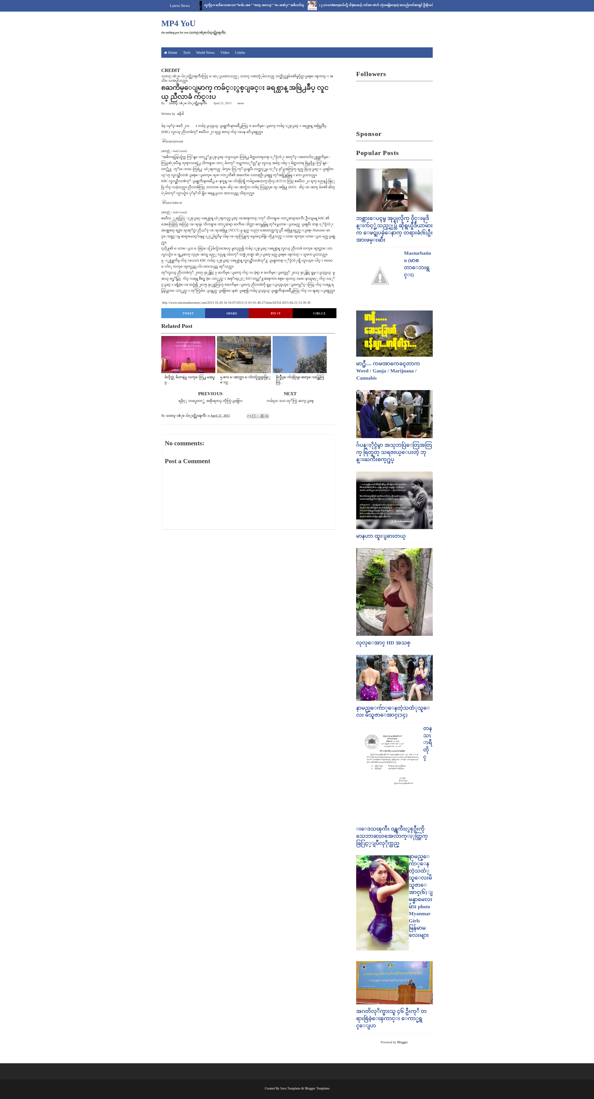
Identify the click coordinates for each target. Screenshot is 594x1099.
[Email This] (249, 416)
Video (224, 53)
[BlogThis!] (253, 416)
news (241, 103)
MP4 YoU (178, 23)
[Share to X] (258, 416)
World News (205, 53)
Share (231, 313)
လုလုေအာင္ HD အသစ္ (383, 643)
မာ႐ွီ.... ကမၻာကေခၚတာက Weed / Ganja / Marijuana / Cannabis (388, 371)
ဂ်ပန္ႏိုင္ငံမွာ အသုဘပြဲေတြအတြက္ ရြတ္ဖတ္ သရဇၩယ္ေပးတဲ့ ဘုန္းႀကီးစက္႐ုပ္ (394, 452)
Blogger (402, 1042)
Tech (186, 53)
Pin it (276, 313)
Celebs (240, 53)
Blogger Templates (317, 1088)
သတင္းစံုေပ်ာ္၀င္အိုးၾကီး (188, 103)
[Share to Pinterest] (267, 416)
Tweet (188, 313)
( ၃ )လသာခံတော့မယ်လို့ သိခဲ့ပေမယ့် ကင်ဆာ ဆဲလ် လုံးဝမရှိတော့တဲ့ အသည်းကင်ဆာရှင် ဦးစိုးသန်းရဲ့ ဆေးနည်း (353, 5)
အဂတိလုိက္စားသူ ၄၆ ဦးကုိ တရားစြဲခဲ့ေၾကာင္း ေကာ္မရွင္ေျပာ (391, 1018)
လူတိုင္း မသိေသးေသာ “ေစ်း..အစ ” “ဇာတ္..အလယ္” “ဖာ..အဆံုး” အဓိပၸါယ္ (223, 5)
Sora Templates (290, 1088)
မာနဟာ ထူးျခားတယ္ (381, 536)
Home (172, 53)
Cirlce (319, 313)
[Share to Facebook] (262, 416)
